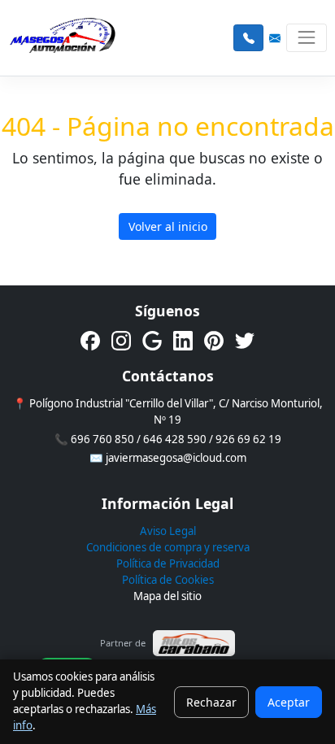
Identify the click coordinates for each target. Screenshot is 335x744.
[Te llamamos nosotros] (248, 38)
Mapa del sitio (167, 596)
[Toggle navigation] (306, 38)
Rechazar (211, 702)
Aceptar (289, 702)
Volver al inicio (167, 226)
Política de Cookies (168, 579)
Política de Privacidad (168, 563)
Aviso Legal (168, 531)
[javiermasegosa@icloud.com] (275, 37)
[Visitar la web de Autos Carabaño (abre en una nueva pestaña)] (194, 643)
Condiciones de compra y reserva (168, 547)
